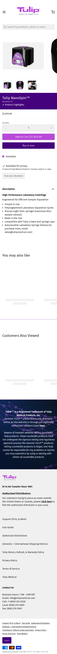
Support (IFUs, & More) (14, 519)
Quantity (5, 123)
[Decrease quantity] (5, 128)
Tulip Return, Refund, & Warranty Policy (23, 552)
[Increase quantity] (51, 128)
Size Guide (8, 527)
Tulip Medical (9, 577)
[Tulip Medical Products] (28, 12)
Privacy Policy (9, 560)
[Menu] (5, 12)
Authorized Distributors (14, 535)
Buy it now (28, 145)
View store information (13, 176)
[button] (28, 137)
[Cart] (52, 12)
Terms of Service (11, 568)
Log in (7, 640)
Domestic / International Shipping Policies (25, 544)
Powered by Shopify (10, 652)
